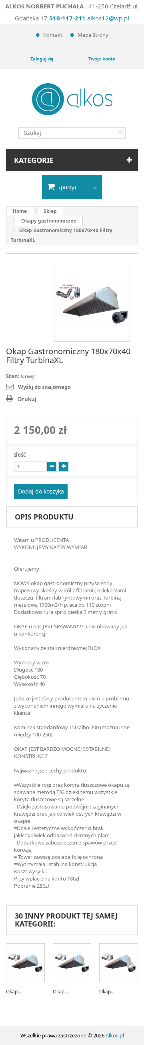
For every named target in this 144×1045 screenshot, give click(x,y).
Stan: (13, 376)
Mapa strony (93, 34)
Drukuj (27, 399)
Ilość (20, 454)
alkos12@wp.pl (108, 18)
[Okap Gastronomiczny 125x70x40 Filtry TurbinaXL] (25, 962)
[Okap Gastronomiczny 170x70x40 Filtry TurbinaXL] (118, 962)
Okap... (13, 991)
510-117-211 (67, 18)
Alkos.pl (115, 1035)
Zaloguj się (42, 59)
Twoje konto (102, 59)
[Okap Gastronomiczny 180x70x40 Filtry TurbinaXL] (92, 303)
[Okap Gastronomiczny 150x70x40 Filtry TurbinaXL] (72, 962)
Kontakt (52, 34)
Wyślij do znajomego (44, 387)
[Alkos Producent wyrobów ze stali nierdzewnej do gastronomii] (72, 99)
